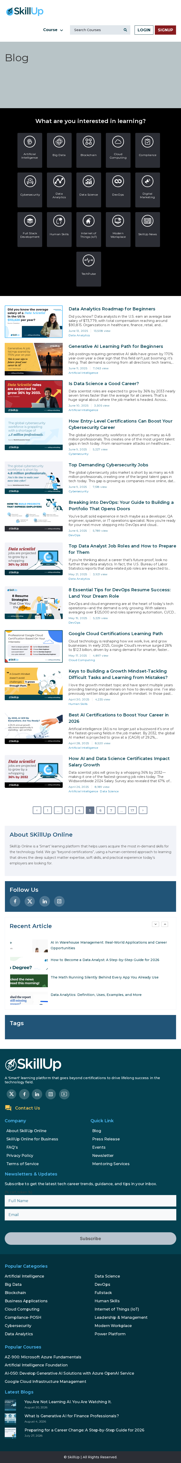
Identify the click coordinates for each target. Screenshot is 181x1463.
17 (132, 810)
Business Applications (26, 1301)
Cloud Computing (118, 155)
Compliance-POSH (23, 1317)
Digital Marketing (147, 195)
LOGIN (144, 30)
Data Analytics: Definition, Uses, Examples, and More (96, 994)
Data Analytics (59, 195)
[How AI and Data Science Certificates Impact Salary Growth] (34, 771)
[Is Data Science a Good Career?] (34, 396)
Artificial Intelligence (29, 155)
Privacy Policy (19, 1155)
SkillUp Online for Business (32, 1139)
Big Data (59, 155)
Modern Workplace (118, 234)
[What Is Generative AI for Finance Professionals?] (90, 1419)
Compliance (147, 155)
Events (99, 1147)
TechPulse (89, 273)
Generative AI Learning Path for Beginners (116, 346)
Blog (96, 1131)
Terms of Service (22, 1164)
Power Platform (110, 1334)
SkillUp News (147, 234)
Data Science (88, 194)
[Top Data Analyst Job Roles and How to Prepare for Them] (34, 558)
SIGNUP (165, 30)
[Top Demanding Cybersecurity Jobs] (34, 477)
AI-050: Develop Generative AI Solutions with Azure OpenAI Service (69, 1373)
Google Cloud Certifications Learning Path (116, 633)
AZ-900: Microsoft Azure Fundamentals (43, 1357)
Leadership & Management (121, 1317)
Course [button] (51, 30)
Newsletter (103, 1155)
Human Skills (59, 234)
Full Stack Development (30, 234)
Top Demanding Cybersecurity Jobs (108, 465)
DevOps (118, 194)
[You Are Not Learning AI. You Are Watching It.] (90, 1405)
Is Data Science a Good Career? (104, 383)
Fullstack (103, 1292)
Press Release (106, 1139)
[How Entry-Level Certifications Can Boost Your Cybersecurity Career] (34, 434)
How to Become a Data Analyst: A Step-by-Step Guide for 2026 (105, 960)
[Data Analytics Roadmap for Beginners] (34, 321)
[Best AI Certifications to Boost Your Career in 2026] (34, 727)
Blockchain (89, 155)
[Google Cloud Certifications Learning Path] (34, 646)
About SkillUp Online (26, 1131)
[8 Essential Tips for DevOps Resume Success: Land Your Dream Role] (34, 602)
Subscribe (90, 1238)
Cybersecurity (30, 194)
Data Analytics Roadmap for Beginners (112, 308)
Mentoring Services (111, 1164)
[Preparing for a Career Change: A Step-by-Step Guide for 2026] (90, 1433)
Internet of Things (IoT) (88, 234)
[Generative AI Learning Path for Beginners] (34, 359)
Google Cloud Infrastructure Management (45, 1381)
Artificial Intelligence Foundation (36, 1365)
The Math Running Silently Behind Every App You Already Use (105, 977)
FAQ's (12, 1147)
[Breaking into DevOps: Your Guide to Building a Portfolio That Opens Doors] (34, 515)
